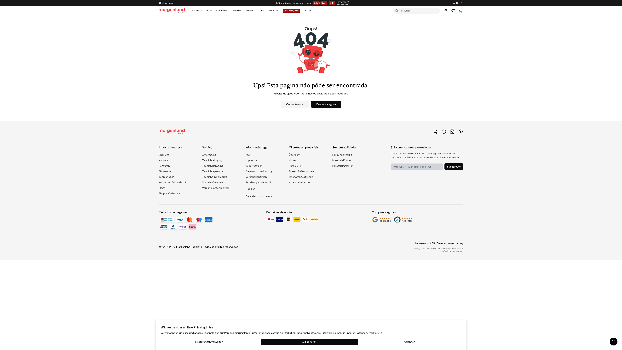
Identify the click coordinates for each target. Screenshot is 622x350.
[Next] (393, 3)
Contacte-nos (294, 104)
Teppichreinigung (212, 160)
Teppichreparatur (212, 171)
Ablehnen (409, 342)
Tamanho (236, 10)
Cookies (250, 189)
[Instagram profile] (452, 131)
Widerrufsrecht (255, 166)
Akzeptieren (309, 342)
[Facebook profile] (443, 131)
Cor (262, 10)
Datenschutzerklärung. (369, 333)
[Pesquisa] (396, 10)
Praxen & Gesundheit (301, 171)
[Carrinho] (460, 11)
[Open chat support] (613, 341)
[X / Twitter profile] (435, 131)
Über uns (164, 155)
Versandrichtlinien (256, 177)
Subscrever (454, 166)
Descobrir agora (326, 104)
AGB (248, 155)
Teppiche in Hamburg (214, 177)
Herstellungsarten (342, 166)
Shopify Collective (169, 193)
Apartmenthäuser (299, 182)
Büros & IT (295, 166)
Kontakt (163, 160)
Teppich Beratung (212, 166)
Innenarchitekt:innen (301, 177)
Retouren (164, 166)
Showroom (165, 171)
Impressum (252, 160)
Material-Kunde (341, 160)
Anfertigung (209, 155)
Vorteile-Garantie (212, 182)
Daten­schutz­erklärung (259, 171)
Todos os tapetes (202, 10)
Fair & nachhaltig (342, 155)
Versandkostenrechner (215, 188)
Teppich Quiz (166, 177)
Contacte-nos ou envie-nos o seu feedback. (321, 93)
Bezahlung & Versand (258, 182)
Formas (250, 10)
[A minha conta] (446, 11)
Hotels (293, 160)
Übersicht (294, 155)
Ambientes (222, 10)
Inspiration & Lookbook (172, 182)
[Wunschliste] (453, 11)
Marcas (273, 10)
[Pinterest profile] (460, 131)
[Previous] (231, 3)
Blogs (308, 10)
